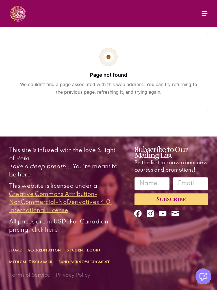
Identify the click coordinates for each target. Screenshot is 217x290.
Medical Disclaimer (31, 262)
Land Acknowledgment (84, 262)
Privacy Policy (73, 275)
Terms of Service (29, 275)
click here (45, 230)
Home (15, 250)
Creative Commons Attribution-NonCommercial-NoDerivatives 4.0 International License (60, 202)
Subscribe (171, 199)
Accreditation (44, 250)
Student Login (83, 250)
